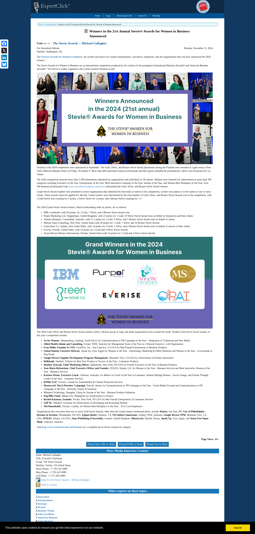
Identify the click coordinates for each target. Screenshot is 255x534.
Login (108, 16)
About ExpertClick (124, 16)
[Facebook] (4, 43)
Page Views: (207, 439)
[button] (104, 528)
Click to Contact (49, 484)
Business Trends (46, 510)
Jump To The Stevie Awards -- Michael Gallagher (65, 480)
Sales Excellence (46, 514)
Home (97, 16)
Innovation (43, 497)
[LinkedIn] (4, 57)
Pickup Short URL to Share (101, 444)
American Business (47, 517)
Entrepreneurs (45, 500)
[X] (4, 50)
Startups (42, 503)
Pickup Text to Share (157, 444)
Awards (42, 507)
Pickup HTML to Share (130, 444)
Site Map (156, 16)
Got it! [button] (238, 527)
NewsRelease (51, 24)
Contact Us (142, 16)
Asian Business (45, 521)
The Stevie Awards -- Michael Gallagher (80, 43)
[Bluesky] (4, 64)
